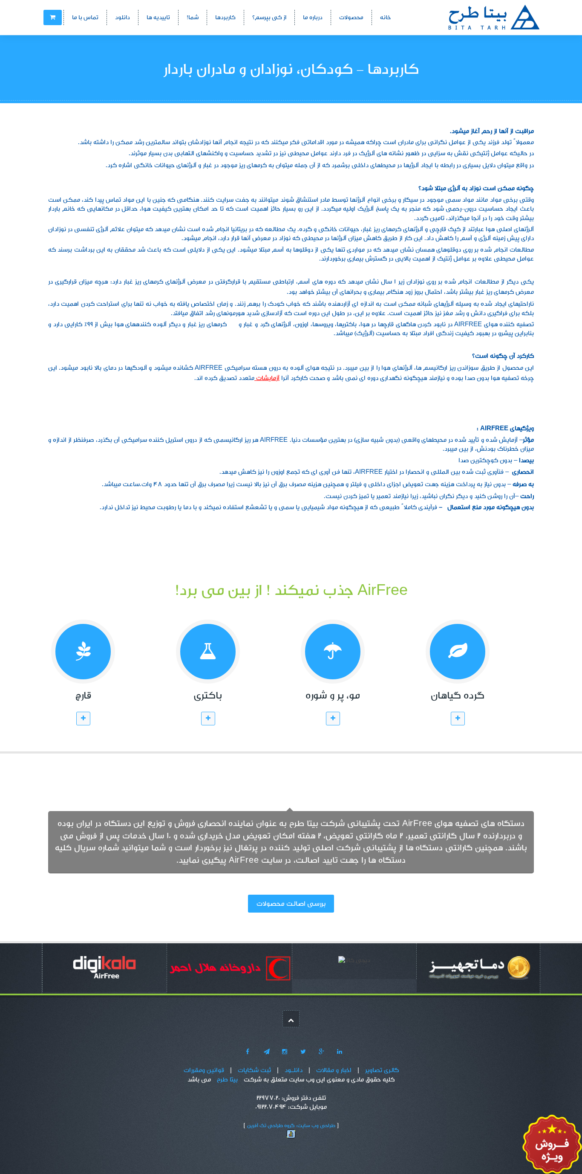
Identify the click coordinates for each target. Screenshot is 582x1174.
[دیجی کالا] (105, 969)
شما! (193, 17)
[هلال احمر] (229, 970)
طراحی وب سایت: (315, 1125)
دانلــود (294, 1070)
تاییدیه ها (158, 17)
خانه (385, 17)
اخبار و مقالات (334, 1070)
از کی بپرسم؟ (269, 17)
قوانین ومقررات (204, 1070)
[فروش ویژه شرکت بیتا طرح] (552, 1146)
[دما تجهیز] (479, 969)
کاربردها (225, 17)
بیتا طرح (227, 1079)
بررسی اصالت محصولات (291, 904)
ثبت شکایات (254, 1070)
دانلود (122, 17)
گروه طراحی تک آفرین (270, 1125)
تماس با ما (85, 17)
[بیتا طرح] (476, 17)
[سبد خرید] (52, 17)
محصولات (351, 17)
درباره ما (313, 17)
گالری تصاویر (382, 1070)
